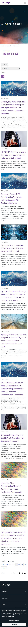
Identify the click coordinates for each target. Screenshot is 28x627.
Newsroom (16, 46)
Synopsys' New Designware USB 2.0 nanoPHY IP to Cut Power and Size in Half (12, 248)
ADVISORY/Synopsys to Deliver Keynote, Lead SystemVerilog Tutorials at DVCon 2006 (13, 155)
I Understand (14, 624)
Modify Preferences (14, 620)
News (5, 51)
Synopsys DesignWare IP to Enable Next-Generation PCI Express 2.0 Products (12, 438)
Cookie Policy (11, 616)
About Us (8, 46)
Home (2, 46)
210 (7, 564)
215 (22, 564)
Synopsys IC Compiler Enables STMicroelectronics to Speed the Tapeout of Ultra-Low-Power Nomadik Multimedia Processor (13, 108)
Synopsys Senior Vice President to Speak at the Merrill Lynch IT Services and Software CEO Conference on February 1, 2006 (13, 341)
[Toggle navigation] (25, 3)
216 (25, 564)
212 (13, 564)
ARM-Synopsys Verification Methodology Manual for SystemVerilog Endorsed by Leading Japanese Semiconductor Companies (12, 389)
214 (19, 564)
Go (3, 76)
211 (10, 564)
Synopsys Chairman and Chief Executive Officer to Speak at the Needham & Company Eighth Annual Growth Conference (13, 538)
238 (4, 568)
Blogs (8, 51)
